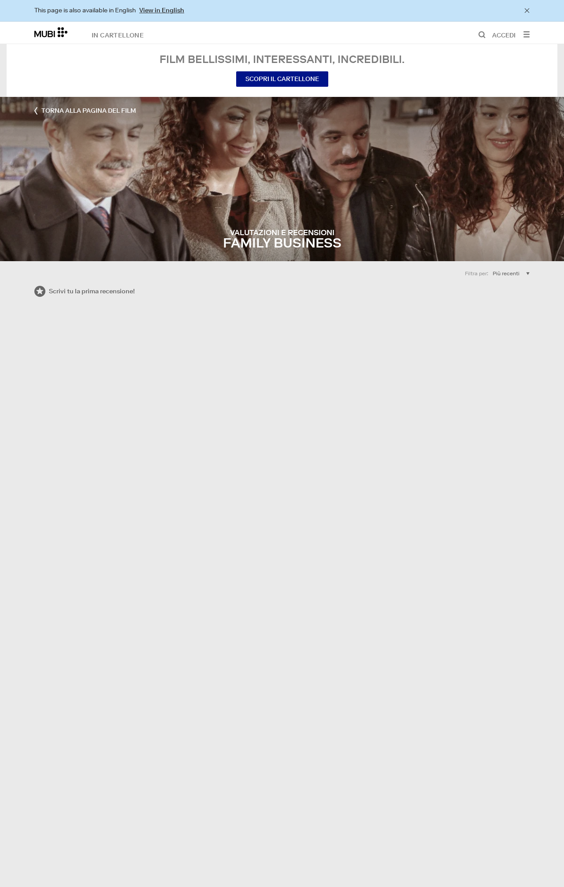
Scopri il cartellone (282, 79)
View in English (161, 10)
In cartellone (118, 34)
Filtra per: (476, 273)
